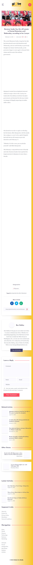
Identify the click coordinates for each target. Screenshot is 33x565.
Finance (4, 533)
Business (4, 537)
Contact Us (4, 513)
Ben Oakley (20, 325)
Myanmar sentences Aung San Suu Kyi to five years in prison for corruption (19, 412)
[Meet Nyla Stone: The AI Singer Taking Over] (4, 487)
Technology (4, 535)
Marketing (4, 539)
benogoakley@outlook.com (20, 345)
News (3, 529)
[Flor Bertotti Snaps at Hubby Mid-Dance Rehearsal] (4, 499)
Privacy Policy (5, 515)
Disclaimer (4, 517)
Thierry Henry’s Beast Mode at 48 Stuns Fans (18, 492)
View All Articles (16, 350)
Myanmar (16, 288)
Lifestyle (4, 542)
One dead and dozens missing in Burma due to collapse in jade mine (20, 429)
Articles (4, 552)
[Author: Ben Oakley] (11, 325)
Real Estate (4, 548)
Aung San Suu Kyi (16, 293)
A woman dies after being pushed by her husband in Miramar (19, 420)
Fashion (4, 550)
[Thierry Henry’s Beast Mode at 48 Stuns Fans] (4, 493)
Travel (3, 544)
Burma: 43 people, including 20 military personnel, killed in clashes (19, 437)
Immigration (5, 546)
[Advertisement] (16, 73)
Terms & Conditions (7, 519)
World (3, 531)
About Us (4, 511)
